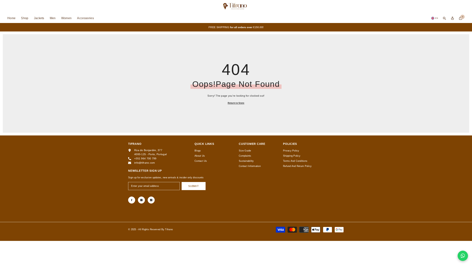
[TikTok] (151, 200)
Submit (193, 186)
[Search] (444, 18)
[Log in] (452, 18)
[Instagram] (141, 200)
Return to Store (236, 103)
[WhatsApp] (463, 256)
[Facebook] (131, 200)
